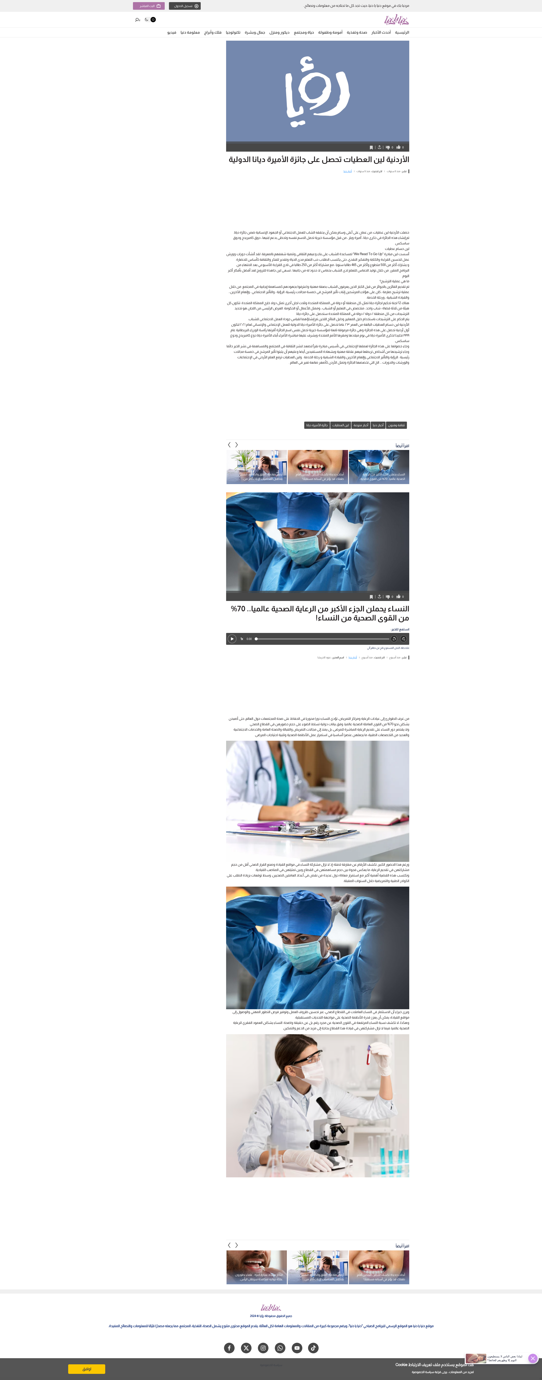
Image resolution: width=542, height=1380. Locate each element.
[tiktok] (313, 1348)
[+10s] (403, 639)
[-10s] (394, 639)
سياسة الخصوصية (423, 1372)
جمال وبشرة (255, 32)
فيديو (171, 32)
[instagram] (263, 1348)
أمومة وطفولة (330, 32)
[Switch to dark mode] (150, 19)
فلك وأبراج (213, 32)
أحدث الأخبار (381, 32)
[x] (246, 1348)
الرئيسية (402, 32)
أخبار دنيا (348, 171)
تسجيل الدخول (183, 6)
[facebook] (229, 1348)
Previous (236, 444)
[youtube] (297, 1348)
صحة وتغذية (357, 32)
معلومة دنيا (190, 32)
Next (229, 444)
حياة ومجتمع (304, 32)
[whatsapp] (280, 1348)
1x (242, 639)
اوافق (86, 1369)
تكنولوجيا (233, 32)
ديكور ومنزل (279, 32)
